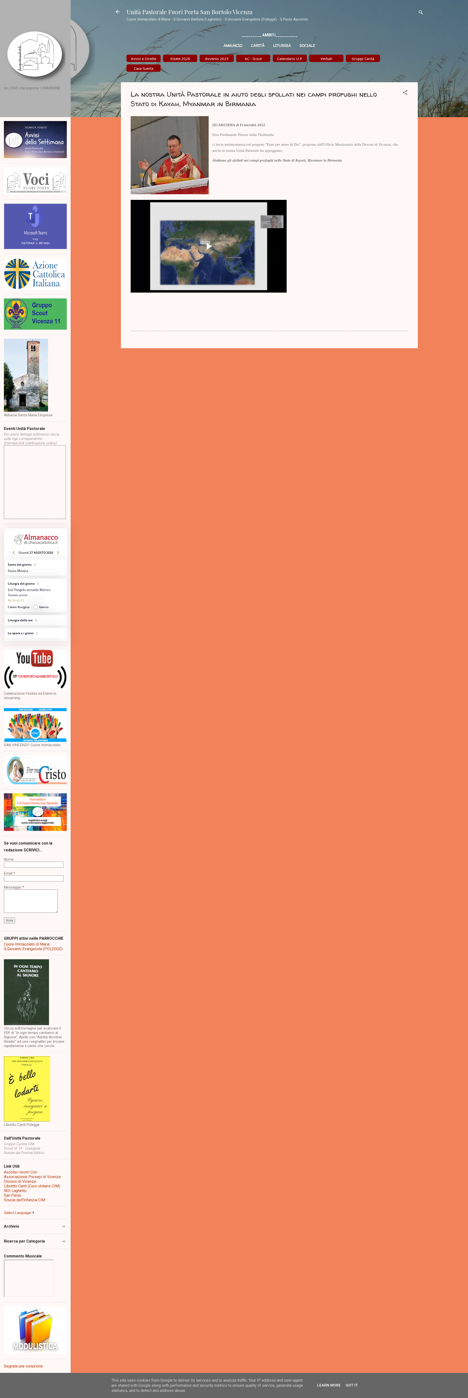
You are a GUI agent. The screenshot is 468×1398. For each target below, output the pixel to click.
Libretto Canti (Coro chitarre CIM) (32, 1186)
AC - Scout (253, 58)
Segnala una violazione (23, 1366)
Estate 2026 (180, 58)
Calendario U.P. (289, 58)
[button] (405, 93)
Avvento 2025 (217, 58)
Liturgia (282, 45)
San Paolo (12, 1195)
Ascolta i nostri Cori (20, 1172)
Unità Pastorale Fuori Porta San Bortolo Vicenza (190, 12)
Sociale (307, 45)
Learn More (329, 1385)
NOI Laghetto (15, 1190)
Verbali (326, 58)
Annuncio (233, 45)
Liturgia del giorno (35, 595)
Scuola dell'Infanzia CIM (24, 1200)
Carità (257, 45)
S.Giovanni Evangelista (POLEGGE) (33, 949)
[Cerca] (421, 13)
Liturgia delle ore (35, 620)
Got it (352, 1385)
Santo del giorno (35, 568)
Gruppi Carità (363, 58)
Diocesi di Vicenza (20, 1181)
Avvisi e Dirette (143, 58)
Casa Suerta (143, 68)
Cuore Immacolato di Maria (26, 944)
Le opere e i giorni (35, 633)
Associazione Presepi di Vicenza (32, 1176)
